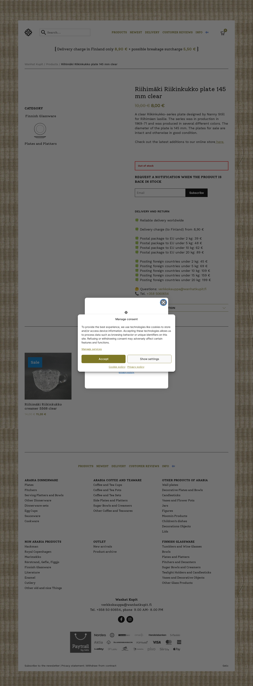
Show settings (149, 359)
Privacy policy (135, 366)
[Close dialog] (163, 302)
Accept (104, 359)
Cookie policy (117, 366)
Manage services (91, 349)
